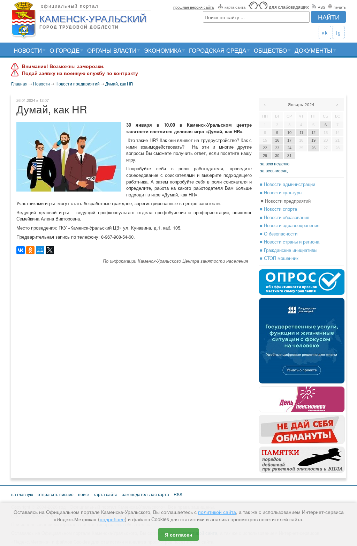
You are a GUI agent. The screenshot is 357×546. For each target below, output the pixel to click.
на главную (22, 494)
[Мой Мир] (40, 250)
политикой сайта (217, 511)
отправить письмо (56, 494)
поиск (83, 494)
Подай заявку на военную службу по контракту (80, 73)
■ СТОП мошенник (279, 258)
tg (338, 32)
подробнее (112, 519)
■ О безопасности (278, 233)
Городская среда (217, 50)
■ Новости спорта (278, 208)
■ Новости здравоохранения (289, 225)
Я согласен (178, 534)
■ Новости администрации (287, 184)
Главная (19, 84)
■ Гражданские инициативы (288, 250)
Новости (28, 50)
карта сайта (235, 7)
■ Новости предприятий (286, 200)
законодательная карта (145, 494)
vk (325, 32)
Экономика (162, 50)
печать (340, 7)
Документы (313, 50)
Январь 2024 (301, 105)
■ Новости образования (284, 217)
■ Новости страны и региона (289, 241)
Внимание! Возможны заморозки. (63, 66)
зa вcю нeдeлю (274, 163)
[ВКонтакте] (20, 250)
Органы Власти (111, 50)
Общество (270, 50)
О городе (64, 50)
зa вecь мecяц (274, 170)
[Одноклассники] (30, 250)
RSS (321, 7)
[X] (50, 250)
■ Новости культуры (281, 192)
